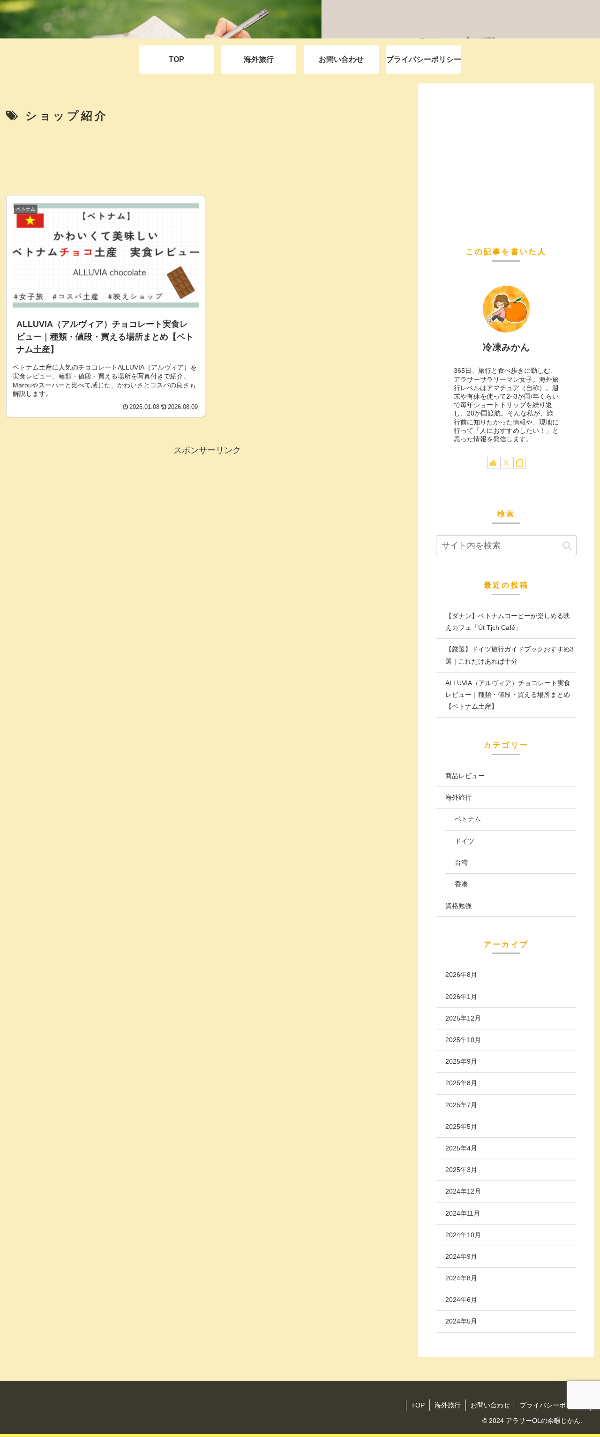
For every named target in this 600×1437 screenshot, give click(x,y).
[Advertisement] (207, 159)
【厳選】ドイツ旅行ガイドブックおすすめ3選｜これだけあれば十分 (509, 655)
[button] (567, 545)
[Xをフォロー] (506, 463)
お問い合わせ (490, 1405)
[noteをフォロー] (519, 463)
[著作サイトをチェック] (493, 463)
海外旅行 (448, 1405)
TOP (418, 1405)
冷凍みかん (506, 347)
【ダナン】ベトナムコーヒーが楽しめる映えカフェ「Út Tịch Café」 (507, 621)
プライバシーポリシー (552, 1405)
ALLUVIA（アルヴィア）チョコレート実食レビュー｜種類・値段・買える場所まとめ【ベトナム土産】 (507, 694)
